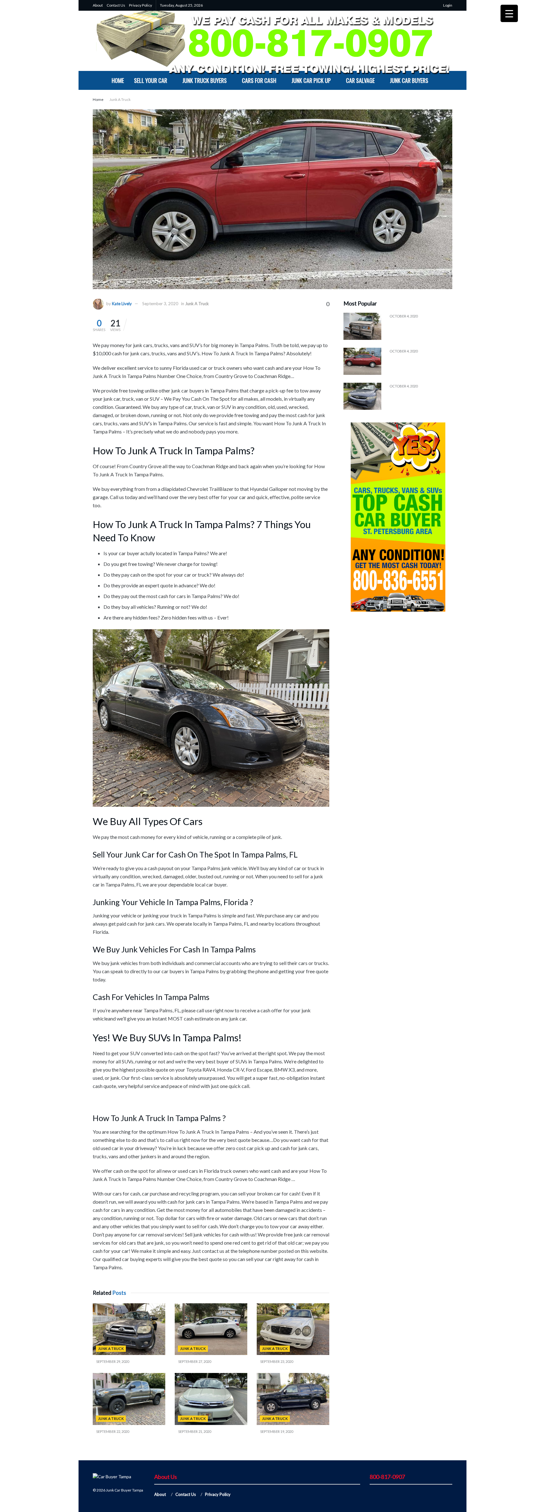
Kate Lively (122, 303)
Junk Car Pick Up (311, 80)
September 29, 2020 (112, 1361)
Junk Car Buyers (409, 80)
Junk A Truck (120, 99)
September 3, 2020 (160, 303)
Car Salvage (360, 80)
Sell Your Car (150, 80)
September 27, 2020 (194, 1361)
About (98, 5)
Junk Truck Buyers (204, 80)
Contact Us (116, 5)
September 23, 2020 (276, 1361)
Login (447, 5)
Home (118, 80)
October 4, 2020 (403, 316)
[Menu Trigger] (509, 13)
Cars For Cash (259, 80)
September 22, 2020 (112, 1431)
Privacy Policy (140, 5)
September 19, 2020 (276, 1431)
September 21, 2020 (194, 1431)
